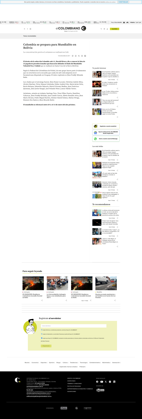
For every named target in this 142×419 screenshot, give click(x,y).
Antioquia (27, 292)
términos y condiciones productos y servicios (56, 330)
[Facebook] (82, 56)
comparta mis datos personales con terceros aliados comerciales (73, 338)
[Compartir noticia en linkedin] (85, 56)
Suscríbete (114, 29)
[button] (117, 79)
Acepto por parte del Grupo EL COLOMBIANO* (61, 334)
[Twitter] (79, 56)
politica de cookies (110, 2)
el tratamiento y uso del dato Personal (54, 334)
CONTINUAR (123, 2)
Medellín (99, 292)
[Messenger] (72, 56)
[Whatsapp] (76, 56)
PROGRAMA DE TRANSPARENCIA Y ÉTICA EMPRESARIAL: (41, 391)
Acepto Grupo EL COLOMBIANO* (59, 330)
